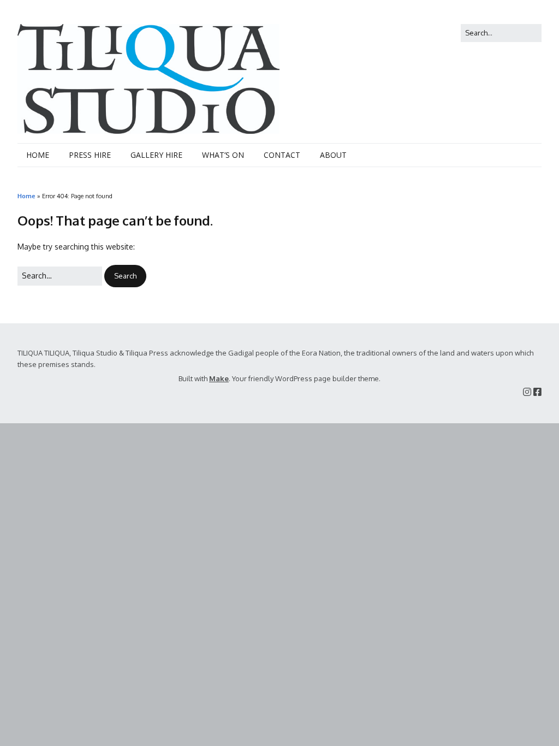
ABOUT (333, 155)
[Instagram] (527, 391)
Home (26, 196)
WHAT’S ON (223, 155)
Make (219, 378)
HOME (37, 155)
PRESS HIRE (90, 155)
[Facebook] (537, 391)
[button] (125, 276)
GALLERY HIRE (156, 155)
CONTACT (282, 155)
